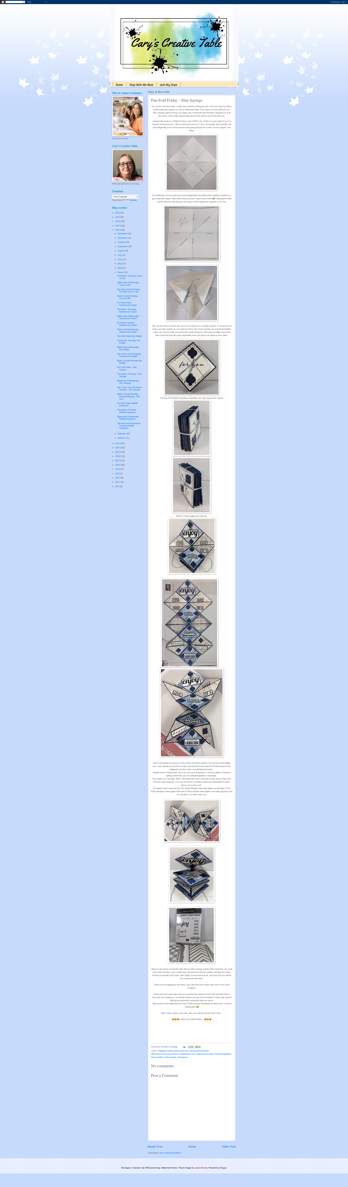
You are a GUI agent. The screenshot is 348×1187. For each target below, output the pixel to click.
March (121, 272)
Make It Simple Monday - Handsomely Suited (128, 330)
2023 (117, 226)
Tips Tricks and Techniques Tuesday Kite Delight (129, 355)
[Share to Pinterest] (199, 1047)
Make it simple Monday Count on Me (127, 297)
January (121, 438)
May (120, 264)
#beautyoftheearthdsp (199, 1051)
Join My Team (168, 85)
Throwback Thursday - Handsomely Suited (127, 310)
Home (119, 85)
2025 (117, 217)
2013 (117, 478)
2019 (117, 452)
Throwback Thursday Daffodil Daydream (126, 411)
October (121, 242)
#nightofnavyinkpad (204, 1054)
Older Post (229, 1146)
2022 (117, 230)
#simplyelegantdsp (222, 1054)
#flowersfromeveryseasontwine (165, 1054)
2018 (117, 456)
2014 (117, 473)
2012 (117, 482)
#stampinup (182, 1057)
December (123, 233)
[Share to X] (194, 1047)
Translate (133, 200)
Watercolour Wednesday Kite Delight (128, 348)
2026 (117, 213)
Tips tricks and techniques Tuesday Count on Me (128, 290)
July (120, 255)
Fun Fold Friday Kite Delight (129, 336)
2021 (117, 443)
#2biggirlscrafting (165, 1051)
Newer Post (154, 1146)
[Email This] (189, 1047)
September (123, 246)
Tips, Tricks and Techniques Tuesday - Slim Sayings (129, 388)
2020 (117, 448)
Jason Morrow (201, 1168)
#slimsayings (170, 1057)
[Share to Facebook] (196, 1047)
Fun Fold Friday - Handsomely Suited (127, 304)
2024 (117, 221)
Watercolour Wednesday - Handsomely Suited (128, 317)
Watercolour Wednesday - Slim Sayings (128, 382)
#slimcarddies (157, 1057)
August (121, 251)
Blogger (223, 1168)
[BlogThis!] (191, 1047)
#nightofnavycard (187, 1054)
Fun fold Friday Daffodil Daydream (127, 404)
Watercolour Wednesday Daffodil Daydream (128, 418)
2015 (117, 469)
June (120, 259)
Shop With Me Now (141, 85)
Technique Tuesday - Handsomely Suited (127, 324)
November (123, 238)
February (122, 434)
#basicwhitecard (181, 1051)
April (120, 268)
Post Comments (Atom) (170, 1153)
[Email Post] (184, 1047)
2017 (117, 461)
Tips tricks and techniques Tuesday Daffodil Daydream (128, 425)
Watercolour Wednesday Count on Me (128, 283)
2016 (117, 465)
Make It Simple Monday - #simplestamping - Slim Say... (128, 396)
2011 (117, 486)
